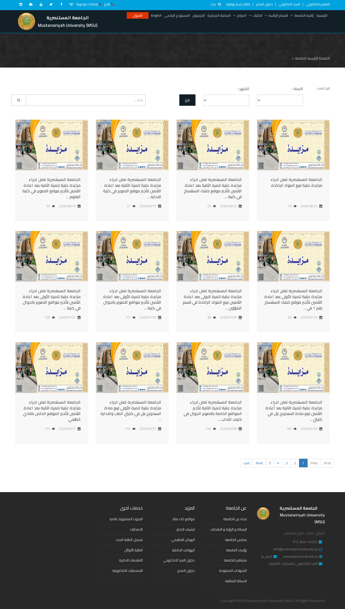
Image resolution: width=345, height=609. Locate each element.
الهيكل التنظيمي (183, 539)
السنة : (297, 88)
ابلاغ (107, 4)
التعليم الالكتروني (318, 4)
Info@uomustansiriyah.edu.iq (295, 549)
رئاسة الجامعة (304, 15)
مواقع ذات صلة (184, 519)
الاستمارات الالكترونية (127, 570)
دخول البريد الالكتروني (179, 560)
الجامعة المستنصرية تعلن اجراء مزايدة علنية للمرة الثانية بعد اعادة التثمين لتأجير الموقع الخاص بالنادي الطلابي (52, 410)
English (156, 15)
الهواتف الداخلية (183, 550)
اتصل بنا (266, 557)
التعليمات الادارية (131, 560)
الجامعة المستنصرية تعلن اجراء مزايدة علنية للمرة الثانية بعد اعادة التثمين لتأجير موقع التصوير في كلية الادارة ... (132, 188)
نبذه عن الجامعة (235, 519)
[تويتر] (51, 4)
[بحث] (18, 100)
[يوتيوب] (41, 4)
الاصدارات (136, 529)
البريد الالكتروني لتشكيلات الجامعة (293, 564)
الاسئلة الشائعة (236, 581)
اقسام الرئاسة (278, 15)
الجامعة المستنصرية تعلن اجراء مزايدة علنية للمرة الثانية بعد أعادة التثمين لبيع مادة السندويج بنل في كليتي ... (293, 410)
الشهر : (243, 88)
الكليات (257, 15)
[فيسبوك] (61, 4)
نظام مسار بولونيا (238, 4)
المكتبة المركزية (219, 15)
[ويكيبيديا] (71, 4)
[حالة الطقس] (31, 4)
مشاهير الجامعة (235, 560)
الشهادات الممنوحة (233, 570)
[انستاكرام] (20, 4)
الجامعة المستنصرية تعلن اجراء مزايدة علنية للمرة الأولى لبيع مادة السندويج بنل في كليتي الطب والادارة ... (131, 410)
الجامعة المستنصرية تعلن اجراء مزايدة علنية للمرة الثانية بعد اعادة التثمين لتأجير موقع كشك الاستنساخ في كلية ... (213, 188)
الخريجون (198, 15)
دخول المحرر (264, 4)
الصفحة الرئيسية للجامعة (312, 58)
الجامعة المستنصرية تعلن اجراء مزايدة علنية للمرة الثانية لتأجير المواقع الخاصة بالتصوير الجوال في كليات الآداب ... (213, 410)
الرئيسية (321, 15)
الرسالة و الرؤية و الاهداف (228, 529)
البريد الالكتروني (289, 4)
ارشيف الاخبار (186, 529)
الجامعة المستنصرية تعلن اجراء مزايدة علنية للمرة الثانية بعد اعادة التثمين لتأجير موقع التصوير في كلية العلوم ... (51, 188)
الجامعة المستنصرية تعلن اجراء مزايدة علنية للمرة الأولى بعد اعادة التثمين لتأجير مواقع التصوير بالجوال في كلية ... (132, 299)
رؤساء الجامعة (236, 550)
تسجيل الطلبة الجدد (129, 539)
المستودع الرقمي (177, 15)
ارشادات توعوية (87, 4)
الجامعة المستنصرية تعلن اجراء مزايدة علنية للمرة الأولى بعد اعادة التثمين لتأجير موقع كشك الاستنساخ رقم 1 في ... (293, 299)
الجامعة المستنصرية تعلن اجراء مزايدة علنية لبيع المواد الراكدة (296, 182)
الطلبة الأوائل (133, 550)
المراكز (241, 15)
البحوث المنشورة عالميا (126, 519)
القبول (137, 15)
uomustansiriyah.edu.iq (300, 557)
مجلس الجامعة (236, 539)
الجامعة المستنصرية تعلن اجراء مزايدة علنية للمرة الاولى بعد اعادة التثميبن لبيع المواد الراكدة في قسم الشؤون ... (212, 299)
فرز (187, 100)
